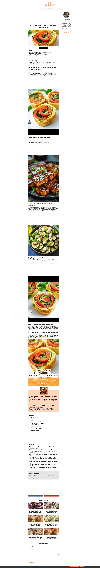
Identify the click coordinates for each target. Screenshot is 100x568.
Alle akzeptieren (72, 566)
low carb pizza (31, 493)
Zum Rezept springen (44, 48)
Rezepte (45, 8)
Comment (30, 548)
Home (41, 8)
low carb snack (36, 493)
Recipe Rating (31, 546)
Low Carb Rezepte (43, 23)
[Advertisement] (43, 16)
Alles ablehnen (77, 566)
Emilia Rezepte (44, 73)
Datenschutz (81, 566)
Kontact (56, 8)
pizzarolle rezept (42, 493)
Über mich (51, 8)
